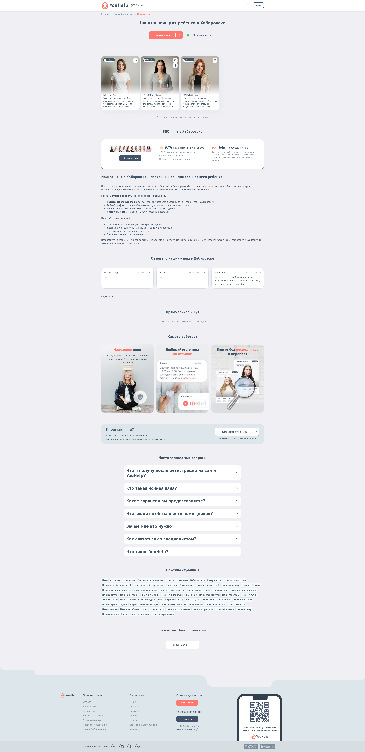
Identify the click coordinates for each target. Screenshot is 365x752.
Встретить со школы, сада (143, 604)
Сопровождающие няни (150, 580)
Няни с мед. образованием (217, 599)
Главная (105, 14)
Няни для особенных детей (116, 585)
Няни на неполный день (114, 614)
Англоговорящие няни (145, 590)
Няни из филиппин (172, 594)
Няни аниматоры (243, 599)
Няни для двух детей (208, 585)
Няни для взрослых (216, 604)
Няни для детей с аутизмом (148, 585)
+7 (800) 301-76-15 (187, 725)
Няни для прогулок (202, 609)
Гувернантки (214, 580)
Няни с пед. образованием (180, 585)
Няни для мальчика (171, 604)
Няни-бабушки (237, 604)
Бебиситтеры (197, 580)
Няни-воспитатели (209, 594)
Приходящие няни (193, 604)
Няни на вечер (243, 609)
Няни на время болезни (172, 590)
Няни (105, 580)
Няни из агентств (129, 599)
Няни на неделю (128, 594)
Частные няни (220, 590)
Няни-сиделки (110, 609)
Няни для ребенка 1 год (170, 599)
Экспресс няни (110, 599)
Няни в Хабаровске (123, 14)
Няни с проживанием (177, 580)
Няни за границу (230, 585)
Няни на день (148, 599)
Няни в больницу (225, 609)
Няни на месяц (110, 594)
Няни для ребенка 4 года (133, 609)
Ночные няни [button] (144, 14)
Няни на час (129, 580)
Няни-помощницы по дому (116, 590)
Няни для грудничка (163, 614)
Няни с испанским (139, 614)
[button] (139, 5)
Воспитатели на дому (198, 590)
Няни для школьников (178, 609)
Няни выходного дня (235, 580)
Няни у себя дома (251, 585)
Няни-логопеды (230, 594)
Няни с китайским (149, 594)
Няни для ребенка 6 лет (243, 590)
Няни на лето (157, 609)
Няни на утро (193, 599)
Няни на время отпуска (114, 604)
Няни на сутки (249, 594)
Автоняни (115, 580)
